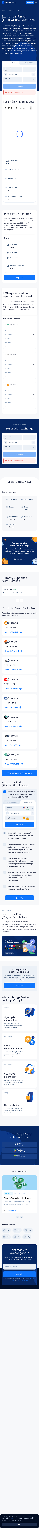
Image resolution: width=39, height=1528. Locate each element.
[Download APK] (19, 1156)
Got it (20, 1524)
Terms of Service (23, 1280)
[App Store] (19, 1144)
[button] (19, 809)
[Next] (21, 600)
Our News (8, 1193)
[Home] (9, 2)
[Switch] (33, 74)
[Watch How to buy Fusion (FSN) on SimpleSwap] (19, 946)
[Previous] (17, 600)
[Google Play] (19, 1150)
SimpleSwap (11, 1210)
